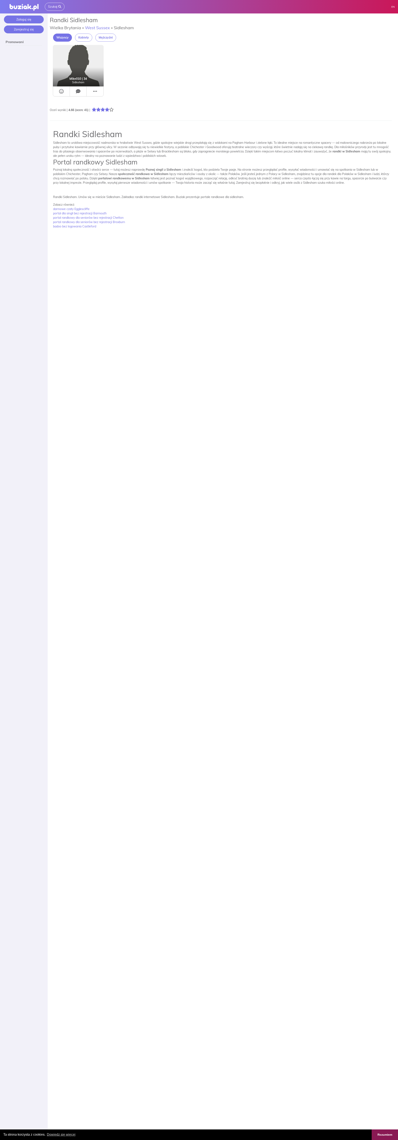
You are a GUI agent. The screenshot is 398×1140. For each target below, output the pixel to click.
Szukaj (53, 6)
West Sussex (97, 27)
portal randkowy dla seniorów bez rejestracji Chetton (88, 218)
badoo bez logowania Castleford (74, 226)
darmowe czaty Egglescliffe (71, 209)
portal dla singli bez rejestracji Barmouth (80, 213)
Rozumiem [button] (384, 1134)
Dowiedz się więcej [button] (61, 1134)
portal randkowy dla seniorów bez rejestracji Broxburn (89, 222)
